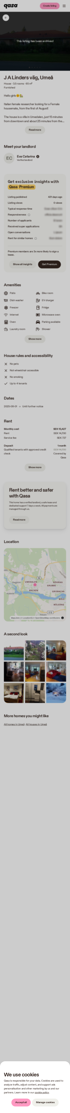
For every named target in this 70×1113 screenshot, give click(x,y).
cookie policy (42, 1092)
